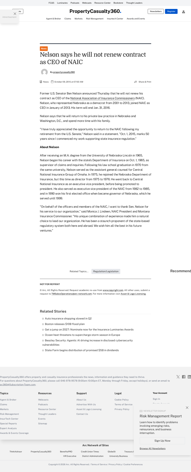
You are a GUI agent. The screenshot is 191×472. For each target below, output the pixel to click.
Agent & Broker (8, 399)
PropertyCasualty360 (41, 451)
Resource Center (102, 3)
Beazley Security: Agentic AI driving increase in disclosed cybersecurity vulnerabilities (87, 342)
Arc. (68, 464)
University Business (118, 456)
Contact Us (82, 414)
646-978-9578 (69, 380)
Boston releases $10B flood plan (65, 324)
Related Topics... (79, 271)
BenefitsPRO (66, 451)
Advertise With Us (86, 404)
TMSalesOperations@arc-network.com (71, 293)
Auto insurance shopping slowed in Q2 (68, 318)
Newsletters (156, 11)
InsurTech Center (9, 418)
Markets (4, 409)
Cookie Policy (122, 399)
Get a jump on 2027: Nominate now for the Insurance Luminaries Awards (89, 329)
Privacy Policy (115, 464)
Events (42, 418)
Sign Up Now (162, 440)
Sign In (156, 399)
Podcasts (75, 3)
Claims (3, 404)
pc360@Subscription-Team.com (18, 384)
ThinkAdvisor (16, 451)
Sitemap (42, 423)
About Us (81, 399)
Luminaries (62, 3)
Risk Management (9, 414)
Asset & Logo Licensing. (133, 293)
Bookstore (118, 3)
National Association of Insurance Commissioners (102, 98)
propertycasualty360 (64, 72)
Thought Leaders (134, 3)
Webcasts (86, 3)
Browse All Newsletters (152, 448)
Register (171, 11)
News (44, 48)
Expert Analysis (8, 428)
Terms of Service (99, 464)
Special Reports (8, 423)
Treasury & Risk (131, 451)
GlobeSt (111, 451)
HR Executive (69, 456)
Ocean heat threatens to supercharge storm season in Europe (82, 334)
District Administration (92, 456)
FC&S (51, 3)
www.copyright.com (113, 290)
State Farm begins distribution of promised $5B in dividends (82, 350)
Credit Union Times (90, 451)
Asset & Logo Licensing (88, 409)
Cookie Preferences (133, 464)
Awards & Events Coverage (14, 433)
